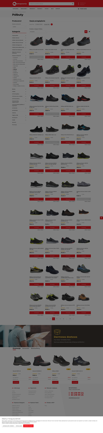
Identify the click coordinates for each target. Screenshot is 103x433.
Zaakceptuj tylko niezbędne (8, 425)
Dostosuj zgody (19, 425)
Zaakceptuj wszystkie (28, 425)
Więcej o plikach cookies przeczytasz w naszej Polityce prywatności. (16, 422)
